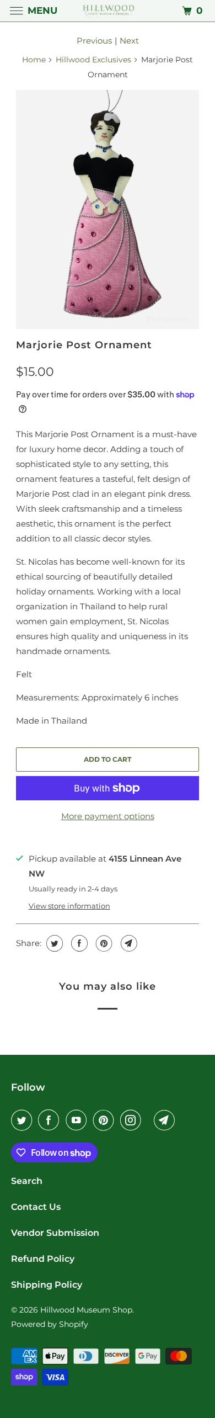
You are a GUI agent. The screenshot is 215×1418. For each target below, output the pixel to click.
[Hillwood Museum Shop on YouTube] (78, 1119)
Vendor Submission (55, 1233)
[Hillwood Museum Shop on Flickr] (150, 1119)
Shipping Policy (46, 1284)
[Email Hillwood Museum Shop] (166, 1119)
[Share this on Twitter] (53, 943)
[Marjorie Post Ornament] (107, 209)
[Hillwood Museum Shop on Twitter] (23, 1119)
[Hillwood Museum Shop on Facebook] (50, 1119)
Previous (94, 40)
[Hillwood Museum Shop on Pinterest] (106, 1119)
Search (26, 1181)
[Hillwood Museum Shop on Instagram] (133, 1119)
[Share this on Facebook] (78, 943)
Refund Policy (42, 1259)
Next (129, 40)
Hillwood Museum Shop (86, 1310)
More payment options (107, 816)
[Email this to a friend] (127, 943)
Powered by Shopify (49, 1324)
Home (34, 60)
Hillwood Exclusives (93, 60)
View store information (69, 906)
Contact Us (36, 1207)
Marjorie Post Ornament (84, 345)
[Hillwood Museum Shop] (108, 11)
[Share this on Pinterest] (102, 943)
